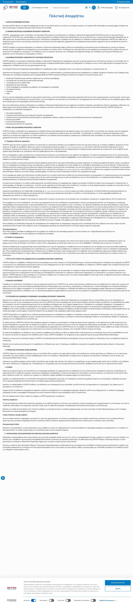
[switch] (51, 600)
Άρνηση (117, 588)
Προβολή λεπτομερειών (107, 600)
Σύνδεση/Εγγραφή (107, 7)
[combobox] (68, 8)
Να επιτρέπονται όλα (118, 582)
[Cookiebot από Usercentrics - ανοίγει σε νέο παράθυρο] (12, 600)
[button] (9, 2)
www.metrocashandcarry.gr (76, 147)
